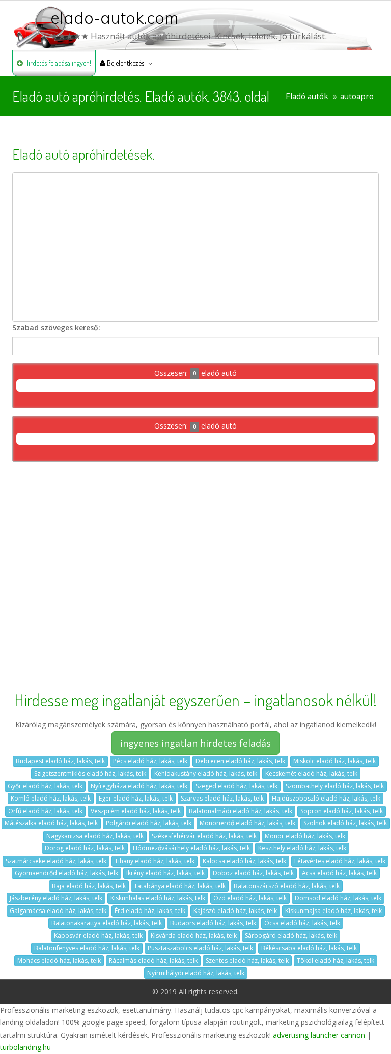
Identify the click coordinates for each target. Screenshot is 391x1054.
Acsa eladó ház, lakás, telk (339, 873)
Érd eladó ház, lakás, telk (150, 910)
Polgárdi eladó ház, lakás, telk (148, 823)
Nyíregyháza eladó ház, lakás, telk (139, 786)
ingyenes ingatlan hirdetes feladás (195, 743)
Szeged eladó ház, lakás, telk (236, 786)
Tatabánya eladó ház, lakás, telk (180, 885)
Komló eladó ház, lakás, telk (51, 798)
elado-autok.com (114, 18)
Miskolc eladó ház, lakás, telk (334, 761)
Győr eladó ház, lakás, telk (45, 786)
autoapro (357, 96)
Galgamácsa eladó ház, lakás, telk (58, 910)
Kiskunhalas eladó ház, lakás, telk (157, 898)
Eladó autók (307, 96)
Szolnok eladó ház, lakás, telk (345, 823)
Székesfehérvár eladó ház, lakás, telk (204, 836)
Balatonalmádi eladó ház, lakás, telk (240, 811)
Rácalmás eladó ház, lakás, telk (153, 960)
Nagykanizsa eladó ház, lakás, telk (95, 836)
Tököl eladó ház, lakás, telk (335, 960)
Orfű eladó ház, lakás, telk (45, 811)
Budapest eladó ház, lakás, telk (60, 761)
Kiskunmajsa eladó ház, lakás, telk (333, 910)
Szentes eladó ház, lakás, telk (247, 960)
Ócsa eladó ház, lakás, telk (302, 923)
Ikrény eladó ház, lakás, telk (165, 873)
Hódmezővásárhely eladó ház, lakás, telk (191, 848)
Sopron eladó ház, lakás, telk (341, 811)
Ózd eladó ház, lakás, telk (250, 898)
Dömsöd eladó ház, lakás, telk (338, 898)
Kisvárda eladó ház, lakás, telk (194, 935)
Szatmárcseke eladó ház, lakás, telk (56, 861)
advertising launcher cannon (319, 1035)
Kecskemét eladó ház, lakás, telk (311, 773)
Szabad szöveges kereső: (56, 327)
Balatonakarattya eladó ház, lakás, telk (106, 923)
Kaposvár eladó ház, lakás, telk (98, 935)
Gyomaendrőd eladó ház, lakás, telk (66, 873)
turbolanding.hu (25, 1047)
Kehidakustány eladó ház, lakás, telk (205, 773)
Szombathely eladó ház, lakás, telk (335, 786)
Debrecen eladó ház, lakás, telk (240, 761)
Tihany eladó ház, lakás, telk (154, 861)
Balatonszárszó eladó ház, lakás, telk (287, 885)
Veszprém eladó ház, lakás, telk (136, 811)
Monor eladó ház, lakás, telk (305, 836)
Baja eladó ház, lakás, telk (89, 885)
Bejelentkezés (124, 63)
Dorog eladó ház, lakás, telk (85, 848)
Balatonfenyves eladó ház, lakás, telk (86, 948)
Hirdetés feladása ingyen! (57, 63)
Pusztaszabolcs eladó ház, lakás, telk (200, 948)
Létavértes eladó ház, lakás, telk (339, 861)
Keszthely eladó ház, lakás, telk (302, 848)
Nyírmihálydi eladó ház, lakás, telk (195, 972)
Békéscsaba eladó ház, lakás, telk (309, 948)
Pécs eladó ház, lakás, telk (150, 761)
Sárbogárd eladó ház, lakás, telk (291, 935)
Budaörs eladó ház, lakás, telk (213, 923)
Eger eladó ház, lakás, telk (136, 798)
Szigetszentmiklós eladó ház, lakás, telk (90, 773)
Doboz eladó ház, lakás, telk (253, 873)
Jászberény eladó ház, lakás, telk (56, 898)
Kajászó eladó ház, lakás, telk (235, 910)
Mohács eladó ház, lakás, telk (59, 960)
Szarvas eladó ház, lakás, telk (222, 798)
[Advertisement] (195, 247)
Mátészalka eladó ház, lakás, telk (51, 823)
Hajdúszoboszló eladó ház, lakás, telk (326, 798)
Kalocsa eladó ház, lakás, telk (244, 861)
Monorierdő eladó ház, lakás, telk (247, 823)
